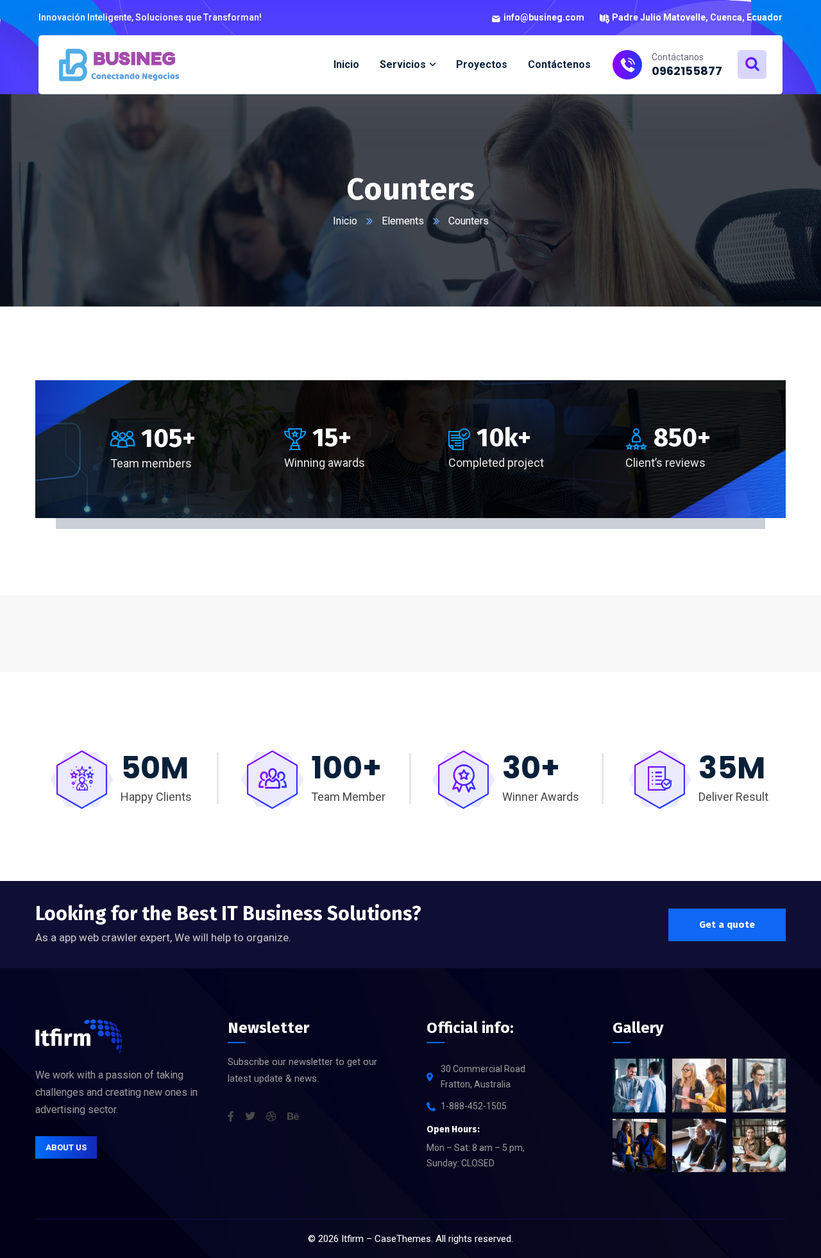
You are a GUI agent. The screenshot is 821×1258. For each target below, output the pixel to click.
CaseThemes (403, 1239)
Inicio (345, 221)
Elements (403, 221)
